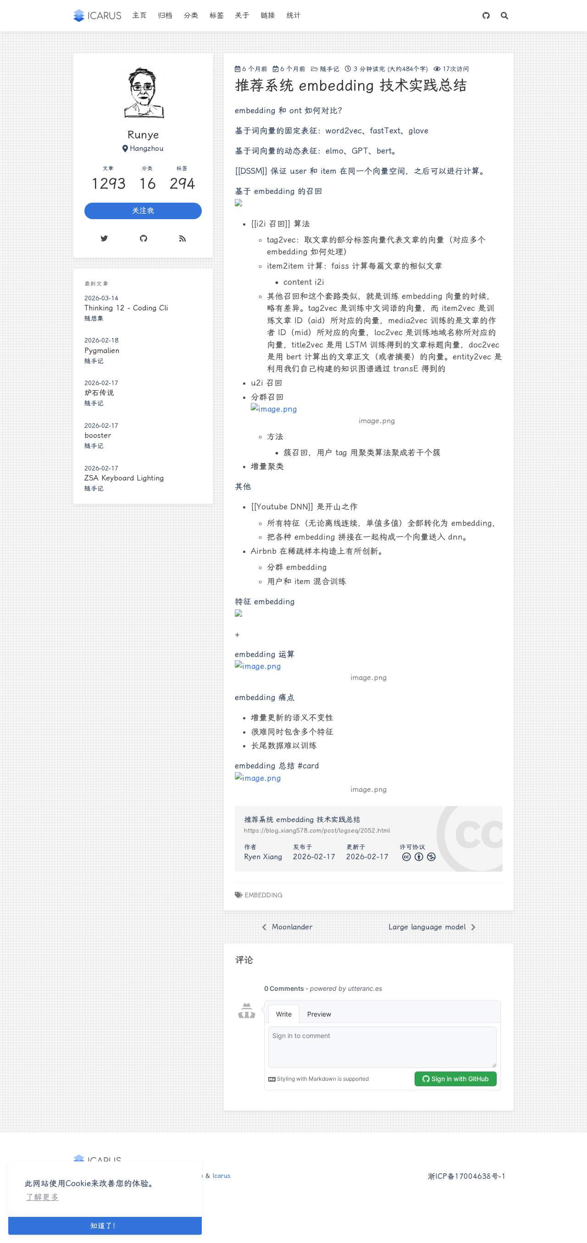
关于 (242, 15)
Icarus (221, 1175)
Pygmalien (101, 350)
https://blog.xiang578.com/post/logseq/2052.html (317, 830)
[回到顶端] (539, 1224)
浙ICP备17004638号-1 (467, 1176)
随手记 (329, 68)
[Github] (143, 238)
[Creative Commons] (405, 856)
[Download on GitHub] (486, 15)
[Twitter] (104, 238)
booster (97, 435)
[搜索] (504, 15)
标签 (216, 15)
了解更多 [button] (42, 1197)
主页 (139, 15)
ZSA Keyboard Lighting (124, 478)
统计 (293, 15)
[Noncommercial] (430, 856)
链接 (267, 15)
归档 (165, 15)
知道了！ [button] (105, 1225)
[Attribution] (418, 856)
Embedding (263, 895)
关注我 (143, 210)
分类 (190, 15)
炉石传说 (99, 392)
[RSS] (182, 238)
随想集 (94, 318)
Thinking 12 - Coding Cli (126, 308)
